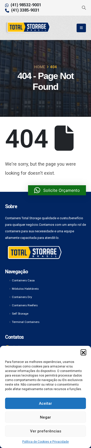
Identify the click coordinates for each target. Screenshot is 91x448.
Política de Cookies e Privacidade (45, 441)
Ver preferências (45, 431)
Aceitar (45, 403)
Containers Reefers (25, 305)
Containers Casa (23, 280)
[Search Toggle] (84, 7)
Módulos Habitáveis (25, 288)
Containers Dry (22, 297)
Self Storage (20, 313)
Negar (45, 417)
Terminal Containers (25, 322)
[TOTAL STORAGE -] (28, 28)
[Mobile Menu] (81, 28)
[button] (83, 352)
